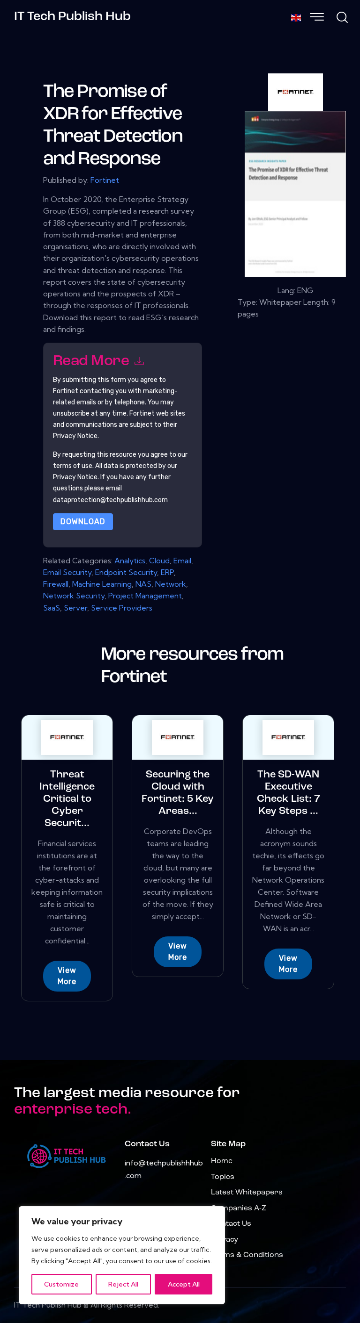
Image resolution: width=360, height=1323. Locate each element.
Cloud (159, 560)
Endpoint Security (126, 572)
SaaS (51, 607)
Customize (61, 1284)
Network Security (74, 595)
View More (67, 976)
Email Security (67, 572)
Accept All (184, 1284)
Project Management (145, 595)
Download (82, 521)
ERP (167, 572)
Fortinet (104, 180)
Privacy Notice (75, 477)
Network (170, 584)
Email (182, 560)
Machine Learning (102, 584)
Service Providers (121, 607)
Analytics (129, 560)
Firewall (55, 584)
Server (75, 607)
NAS (143, 584)
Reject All (123, 1284)
